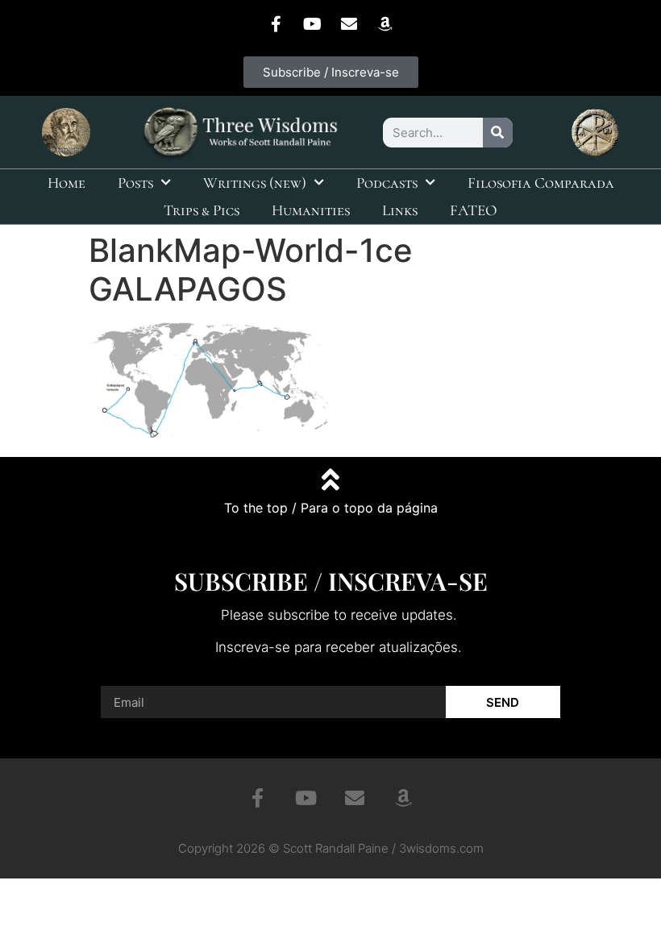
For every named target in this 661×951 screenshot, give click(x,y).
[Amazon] (385, 24)
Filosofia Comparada (541, 182)
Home (66, 182)
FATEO (473, 210)
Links (400, 210)
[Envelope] (349, 24)
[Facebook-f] (276, 24)
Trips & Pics (201, 210)
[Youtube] (313, 24)
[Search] (498, 132)
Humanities (311, 210)
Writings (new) (254, 182)
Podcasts (387, 182)
